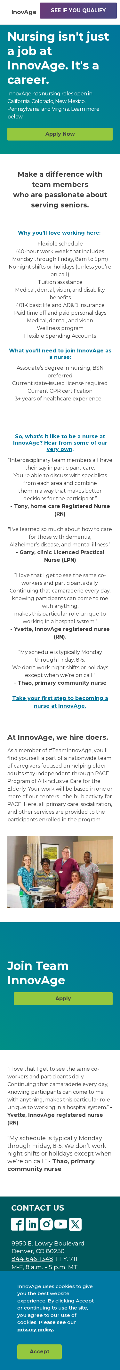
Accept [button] (39, 1352)
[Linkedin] (32, 1225)
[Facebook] (17, 1225)
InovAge (24, 12)
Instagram (46, 1225)
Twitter (75, 1225)
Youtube (60, 1225)
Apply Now (60, 134)
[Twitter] (75, 1225)
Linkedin (32, 1225)
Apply (63, 998)
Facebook (17, 1225)
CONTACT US (37, 1208)
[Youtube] (60, 1225)
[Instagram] (46, 1225)
